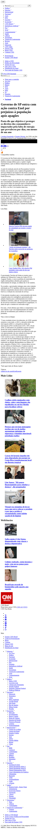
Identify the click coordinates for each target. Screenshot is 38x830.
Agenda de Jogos (14, 765)
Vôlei (10, 777)
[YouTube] (5, 619)
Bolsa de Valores (14, 718)
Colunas (7, 642)
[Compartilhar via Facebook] (1, 146)
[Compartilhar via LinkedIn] (5, 146)
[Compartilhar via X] (3, 146)
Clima (11, 698)
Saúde (7, 34)
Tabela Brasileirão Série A (17, 766)
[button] (19, 534)
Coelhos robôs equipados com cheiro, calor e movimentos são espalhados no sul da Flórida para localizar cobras (17, 403)
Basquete (12, 776)
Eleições (7, 10)
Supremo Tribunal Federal (17, 688)
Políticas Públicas (14, 690)
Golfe (11, 781)
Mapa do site (9, 646)
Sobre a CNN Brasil (11, 815)
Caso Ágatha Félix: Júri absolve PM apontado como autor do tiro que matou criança (20, 270)
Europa (11, 735)
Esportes (7, 20)
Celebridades (13, 752)
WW (6, 87)
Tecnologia (8, 37)
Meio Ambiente (14, 699)
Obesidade (12, 798)
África (11, 738)
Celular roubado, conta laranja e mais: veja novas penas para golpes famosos (18, 564)
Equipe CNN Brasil (11, 57)
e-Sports (11, 783)
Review (7, 41)
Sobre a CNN (9, 61)
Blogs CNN (9, 50)
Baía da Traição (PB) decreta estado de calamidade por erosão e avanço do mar (20, 228)
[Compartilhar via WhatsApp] (6, 146)
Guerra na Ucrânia (15, 729)
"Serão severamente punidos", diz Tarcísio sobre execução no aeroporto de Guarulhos (21, 249)
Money (7, 85)
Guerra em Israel (14, 731)
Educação (8, 45)
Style (6, 30)
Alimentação (13, 789)
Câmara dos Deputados (16, 685)
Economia (8, 22)
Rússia (11, 742)
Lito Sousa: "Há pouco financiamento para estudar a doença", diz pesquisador (17, 484)
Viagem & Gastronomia (12, 39)
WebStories (7, 520)
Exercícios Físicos (14, 791)
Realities (11, 757)
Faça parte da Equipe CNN (13, 70)
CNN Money (9, 24)
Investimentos (13, 714)
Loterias (11, 724)
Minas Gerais (13, 707)
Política (7, 8)
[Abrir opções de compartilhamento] (4, 148)
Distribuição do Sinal (11, 68)
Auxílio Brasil (13, 701)
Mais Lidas (6, 375)
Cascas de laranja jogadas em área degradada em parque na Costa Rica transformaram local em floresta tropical (18, 459)
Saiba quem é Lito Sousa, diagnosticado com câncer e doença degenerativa (16, 541)
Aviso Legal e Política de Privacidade (17, 816)
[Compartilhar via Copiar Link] (8, 146)
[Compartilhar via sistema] (1, 150)
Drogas (11, 796)
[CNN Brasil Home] (8, 74)
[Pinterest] (5, 626)
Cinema (11, 753)
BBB (10, 748)
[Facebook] (5, 617)
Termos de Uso (10, 65)
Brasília (11, 709)
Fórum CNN (9, 48)
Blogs (7, 640)
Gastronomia (13, 811)
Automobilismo (14, 779)
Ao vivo (7, 81)
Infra (6, 18)
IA (6, 92)
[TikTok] (5, 628)
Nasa (10, 802)
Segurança (12, 696)
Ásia (10, 737)
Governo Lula (13, 683)
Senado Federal (14, 686)
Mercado (12, 713)
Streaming (12, 759)
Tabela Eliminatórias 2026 (17, 770)
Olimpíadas (12, 774)
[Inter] (6, 613)
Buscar (7, 6)
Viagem (11, 809)
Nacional (8, 14)
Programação (9, 56)
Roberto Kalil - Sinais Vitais (18, 787)
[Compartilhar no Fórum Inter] (2, 153)
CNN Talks (8, 47)
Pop (6, 28)
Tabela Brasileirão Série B (17, 768)
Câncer (11, 794)
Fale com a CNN (10, 66)
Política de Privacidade (12, 63)
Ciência (7, 36)
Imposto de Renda (15, 720)
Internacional (9, 12)
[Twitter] (5, 615)
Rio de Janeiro (13, 705)
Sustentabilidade (14, 725)
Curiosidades (13, 805)
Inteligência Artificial (11, 26)
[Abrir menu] (3, 2)
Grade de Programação (12, 638)
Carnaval (12, 750)
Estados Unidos (14, 733)
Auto (6, 43)
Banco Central (13, 716)
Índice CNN (13, 681)
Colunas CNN (9, 52)
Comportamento (10, 32)
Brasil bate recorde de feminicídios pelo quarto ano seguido (16, 586)
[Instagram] (5, 621)
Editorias (10, 651)
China (11, 744)
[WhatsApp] (5, 630)
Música (11, 755)
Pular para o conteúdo (12, 79)
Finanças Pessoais (14, 722)
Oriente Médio (13, 740)
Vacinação (12, 792)
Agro (6, 16)
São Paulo (12, 703)
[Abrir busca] (29, 6)
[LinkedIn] (5, 624)
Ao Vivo (11, 653)
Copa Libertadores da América (18, 772)
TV (10, 761)
